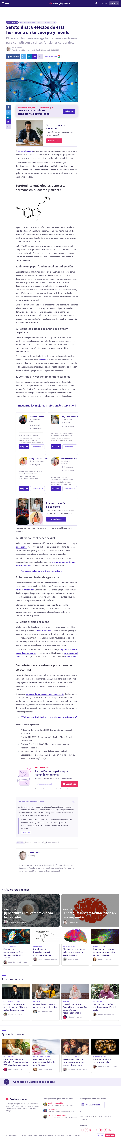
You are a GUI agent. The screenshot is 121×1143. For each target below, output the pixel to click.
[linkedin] (29, 56)
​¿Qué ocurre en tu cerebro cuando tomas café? (28, 915)
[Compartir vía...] (8, 126)
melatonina (70, 656)
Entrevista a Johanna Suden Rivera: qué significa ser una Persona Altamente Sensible (75, 1008)
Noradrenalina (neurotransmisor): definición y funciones (43, 952)
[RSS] (110, 1130)
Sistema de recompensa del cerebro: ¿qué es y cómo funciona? (74, 952)
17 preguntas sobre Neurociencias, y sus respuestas (89, 915)
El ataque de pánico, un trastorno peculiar (103, 1061)
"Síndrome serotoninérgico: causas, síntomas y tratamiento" (49, 717)
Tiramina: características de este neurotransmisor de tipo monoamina (104, 952)
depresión (43, 359)
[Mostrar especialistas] (6, 1082)
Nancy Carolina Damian (39, 458)
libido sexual (21, 546)
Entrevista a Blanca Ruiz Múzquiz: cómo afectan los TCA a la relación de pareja (15, 1062)
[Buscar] (96, 3)
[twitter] (23, 56)
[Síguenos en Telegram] (105, 1130)
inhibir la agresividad (25, 589)
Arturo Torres (17, 48)
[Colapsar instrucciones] (73, 801)
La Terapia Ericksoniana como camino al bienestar (45, 1006)
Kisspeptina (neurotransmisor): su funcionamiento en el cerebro (13, 953)
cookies (77, 1135)
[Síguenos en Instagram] (96, 1130)
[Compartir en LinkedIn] (8, 117)
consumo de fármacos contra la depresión (45, 694)
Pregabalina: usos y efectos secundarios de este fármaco (44, 1062)
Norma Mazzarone (69, 458)
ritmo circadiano (44, 630)
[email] (34, 56)
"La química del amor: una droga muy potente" (42, 571)
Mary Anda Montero (69, 416)
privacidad (68, 1135)
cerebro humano (25, 151)
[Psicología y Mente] (60, 3)
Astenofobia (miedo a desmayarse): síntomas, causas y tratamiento (74, 1062)
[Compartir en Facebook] (8, 107)
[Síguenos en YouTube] (101, 1130)
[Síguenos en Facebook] (82, 1130)
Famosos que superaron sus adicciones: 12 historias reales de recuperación (15, 1007)
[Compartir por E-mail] (8, 121)
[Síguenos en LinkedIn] (91, 1130)
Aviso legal (60, 1135)
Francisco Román (36, 416)
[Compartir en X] (8, 112)
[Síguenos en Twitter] (86, 1130)
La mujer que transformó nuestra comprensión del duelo (104, 1007)
